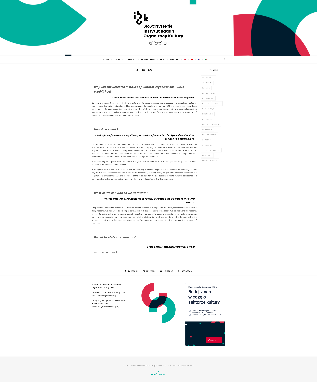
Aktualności (208, 77)
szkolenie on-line (211, 150)
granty (217, 103)
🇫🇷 (199, 59)
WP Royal (190, 365)
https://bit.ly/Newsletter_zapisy (105, 306)
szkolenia (207, 145)
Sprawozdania (209, 135)
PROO (162, 59)
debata (205, 103)
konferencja (208, 109)
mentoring (207, 114)
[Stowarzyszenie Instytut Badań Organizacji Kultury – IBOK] (158, 24)
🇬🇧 (185, 59)
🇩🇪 (192, 59)
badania (206, 88)
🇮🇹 (206, 59)
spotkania (207, 129)
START (106, 59)
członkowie (208, 98)
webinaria (207, 155)
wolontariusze (209, 161)
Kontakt (175, 59)
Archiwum (207, 83)
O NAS (117, 59)
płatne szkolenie (210, 124)
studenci (206, 140)
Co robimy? (130, 59)
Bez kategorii (209, 93)
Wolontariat (148, 59)
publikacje (207, 119)
